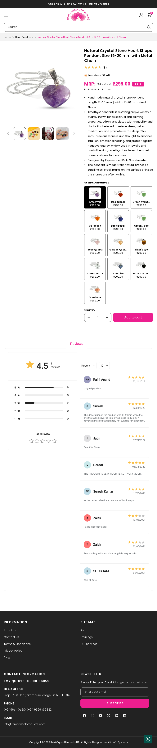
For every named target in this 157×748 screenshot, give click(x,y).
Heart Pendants (24, 37)
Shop (83, 630)
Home (7, 37)
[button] (6, 15)
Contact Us (11, 637)
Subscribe (115, 703)
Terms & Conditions (17, 644)
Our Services (88, 644)
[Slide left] (8, 133)
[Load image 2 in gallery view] (34, 133)
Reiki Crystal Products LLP (65, 742)
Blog (7, 657)
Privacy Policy (13, 651)
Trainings (86, 637)
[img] (92, 67)
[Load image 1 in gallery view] (19, 133)
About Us (10, 630)
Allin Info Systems (117, 742)
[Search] (149, 27)
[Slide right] (74, 133)
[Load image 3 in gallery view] (62, 133)
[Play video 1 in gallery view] (48, 133)
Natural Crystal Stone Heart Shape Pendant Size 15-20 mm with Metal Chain (82, 37)
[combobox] (78, 27)
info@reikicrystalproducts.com (25, 724)
